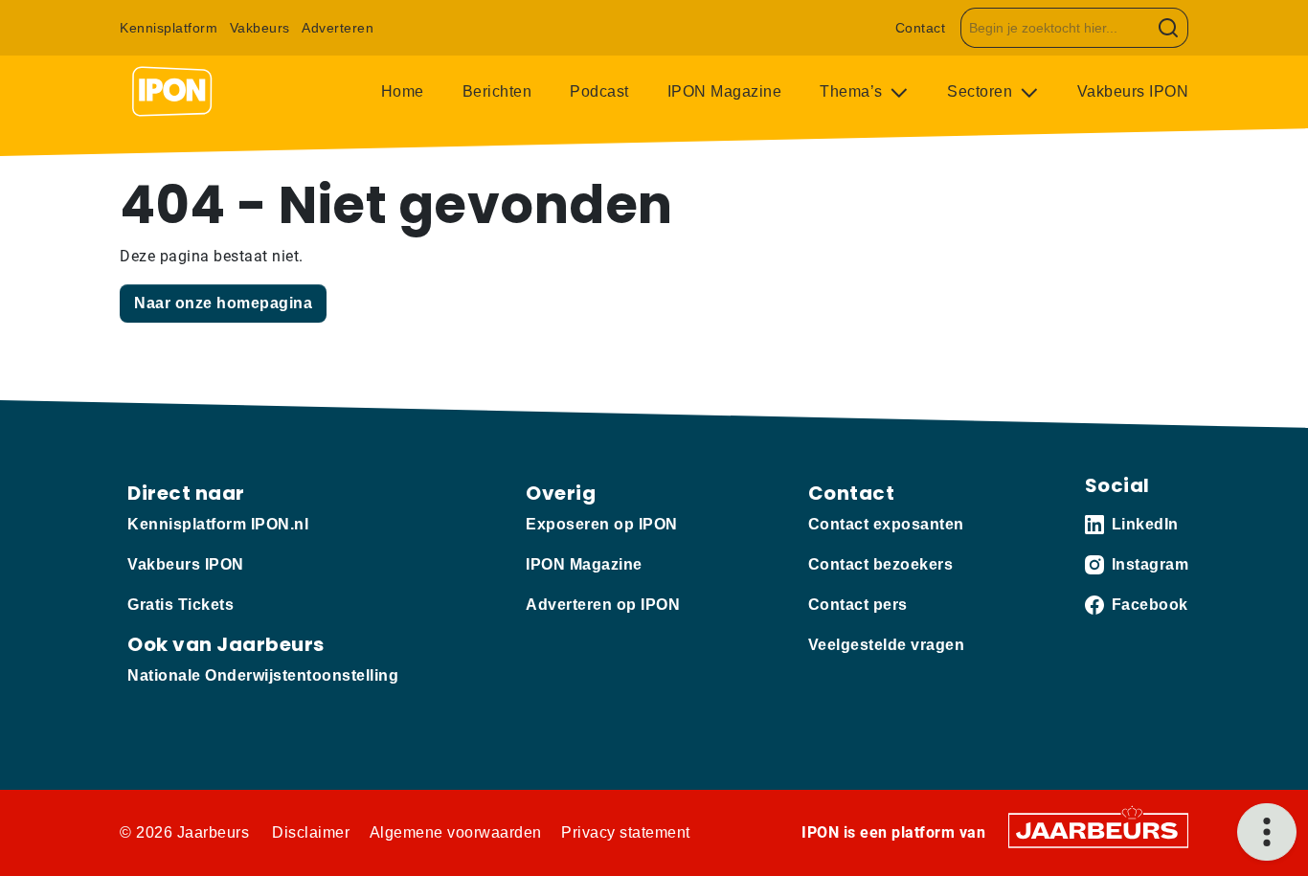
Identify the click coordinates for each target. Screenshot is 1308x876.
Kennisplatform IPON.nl (217, 524)
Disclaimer (311, 832)
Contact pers (858, 604)
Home (402, 91)
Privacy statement (625, 832)
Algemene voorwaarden (456, 832)
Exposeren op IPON (602, 524)
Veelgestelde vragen (886, 645)
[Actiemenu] (1267, 832)
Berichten (497, 91)
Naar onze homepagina (223, 303)
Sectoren (982, 91)
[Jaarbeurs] (1098, 829)
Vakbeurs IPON (1133, 91)
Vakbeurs (260, 27)
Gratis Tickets (180, 604)
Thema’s (853, 91)
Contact (920, 27)
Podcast (599, 91)
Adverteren (337, 27)
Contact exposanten (886, 524)
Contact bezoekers (881, 564)
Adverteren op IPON (603, 604)
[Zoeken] (1168, 28)
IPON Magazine (724, 91)
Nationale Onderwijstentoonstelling (262, 675)
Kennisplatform (168, 27)
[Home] (172, 92)
